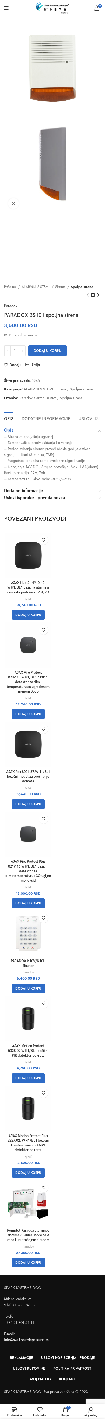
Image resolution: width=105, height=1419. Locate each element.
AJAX (28, 599)
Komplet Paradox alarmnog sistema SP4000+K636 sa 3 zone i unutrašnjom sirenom (28, 1235)
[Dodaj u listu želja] (43, 540)
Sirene (60, 286)
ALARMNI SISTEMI (36, 286)
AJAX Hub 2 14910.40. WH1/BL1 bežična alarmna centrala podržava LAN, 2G (28, 587)
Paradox (10, 306)
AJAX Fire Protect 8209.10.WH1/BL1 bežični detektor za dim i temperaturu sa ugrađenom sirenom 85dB (28, 682)
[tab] (8, 418)
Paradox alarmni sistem (38, 398)
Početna (10, 286)
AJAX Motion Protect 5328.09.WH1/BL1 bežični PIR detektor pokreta (28, 1051)
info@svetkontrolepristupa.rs (26, 1339)
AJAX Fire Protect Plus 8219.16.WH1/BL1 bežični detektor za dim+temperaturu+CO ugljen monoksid (28, 871)
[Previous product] (87, 295)
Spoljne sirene (82, 286)
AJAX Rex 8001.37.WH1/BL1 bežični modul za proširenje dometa (28, 776)
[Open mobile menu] (6, 8)
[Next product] (98, 295)
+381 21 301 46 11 (19, 1322)
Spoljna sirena (71, 398)
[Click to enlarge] (13, 203)
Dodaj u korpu (47, 350)
